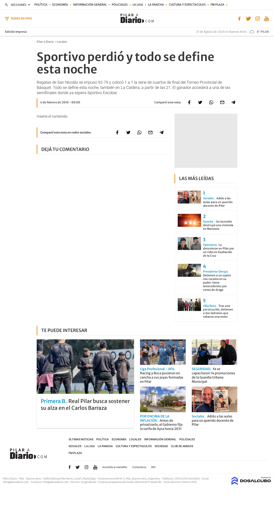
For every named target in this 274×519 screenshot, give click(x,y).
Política (40, 4)
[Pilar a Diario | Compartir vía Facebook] (189, 102)
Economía (60, 4)
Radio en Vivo (21, 18)
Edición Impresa (16, 32)
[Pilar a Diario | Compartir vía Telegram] (233, 102)
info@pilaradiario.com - (17, 481)
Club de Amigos (182, 446)
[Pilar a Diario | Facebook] (239, 18)
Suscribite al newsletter (114, 467)
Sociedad (161, 446)
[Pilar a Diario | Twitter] (248, 18)
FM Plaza (217, 4)
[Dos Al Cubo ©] (251, 484)
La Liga (138, 4)
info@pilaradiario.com (55, 481)
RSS (153, 467)
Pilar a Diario (45, 42)
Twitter (78, 467)
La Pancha (156, 4)
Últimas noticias (81, 439)
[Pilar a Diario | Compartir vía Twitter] (200, 102)
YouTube (95, 467)
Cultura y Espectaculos (187, 4)
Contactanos (139, 467)
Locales (62, 42)
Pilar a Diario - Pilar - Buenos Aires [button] (22, 478)
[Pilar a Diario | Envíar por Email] (222, 102)
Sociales (75, 446)
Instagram (86, 467)
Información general (90, 4)
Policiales (120, 4)
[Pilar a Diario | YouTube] (266, 18)
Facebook (70, 467)
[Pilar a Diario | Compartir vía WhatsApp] (211, 102)
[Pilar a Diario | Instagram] (257, 18)
